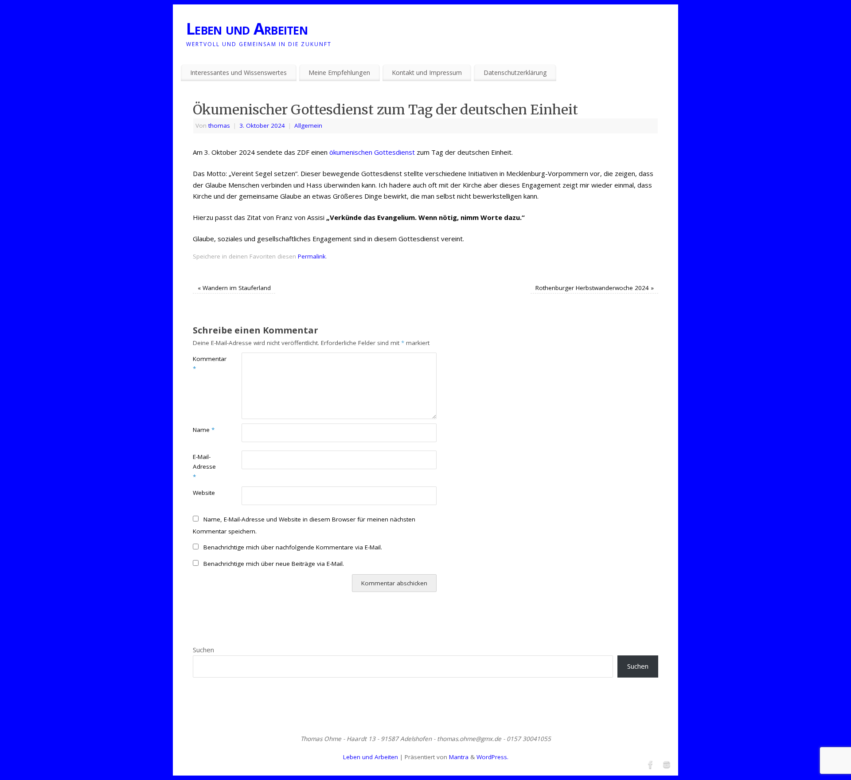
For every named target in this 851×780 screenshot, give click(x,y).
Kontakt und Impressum (427, 72)
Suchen (203, 649)
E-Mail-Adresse (204, 467)
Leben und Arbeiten (247, 28)
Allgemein (308, 125)
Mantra (458, 757)
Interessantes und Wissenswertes (238, 72)
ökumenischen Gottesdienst (372, 152)
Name (204, 430)
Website (204, 493)
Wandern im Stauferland (234, 288)
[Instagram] (665, 763)
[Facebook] (650, 763)
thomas (219, 125)
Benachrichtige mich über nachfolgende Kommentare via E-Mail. (292, 547)
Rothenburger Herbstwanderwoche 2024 (594, 288)
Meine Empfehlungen (339, 72)
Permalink (312, 256)
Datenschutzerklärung (515, 72)
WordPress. (492, 757)
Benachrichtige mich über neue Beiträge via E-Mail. (273, 564)
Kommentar (205, 364)
